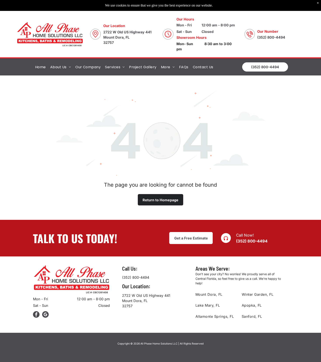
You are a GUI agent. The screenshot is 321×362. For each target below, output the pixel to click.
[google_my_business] (45, 315)
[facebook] (36, 315)
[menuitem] (40, 67)
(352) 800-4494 (252, 241)
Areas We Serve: (212, 268)
